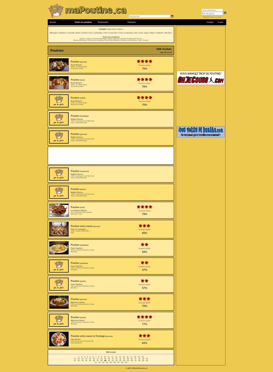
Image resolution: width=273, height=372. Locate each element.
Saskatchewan (125, 38)
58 (139, 360)
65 (111, 362)
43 (82, 360)
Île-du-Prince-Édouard (112, 40)
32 (117, 359)
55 (128, 360)
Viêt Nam (167, 33)
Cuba (121, 33)
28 (101, 359)
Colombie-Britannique (99, 38)
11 (108, 357)
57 (135, 360)
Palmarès (131, 22)
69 (126, 362)
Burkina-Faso (87, 33)
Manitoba (117, 38)
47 (98, 360)
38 (139, 359)
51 (113, 360)
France (119, 29)
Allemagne (54, 33)
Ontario (89, 38)
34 (124, 359)
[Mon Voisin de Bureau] (200, 137)
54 (124, 360)
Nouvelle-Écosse (136, 38)
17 (131, 357)
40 (147, 359)
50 (109, 360)
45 (90, 360)
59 (143, 360)
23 (82, 359)
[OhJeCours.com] (200, 84)
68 (122, 362)
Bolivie (78, 33)
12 (112, 357)
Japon (146, 33)
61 (96, 362)
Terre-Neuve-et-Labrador (96, 40)
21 (75, 359)
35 (128, 359)
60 (147, 360)
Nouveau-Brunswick (80, 40)
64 (107, 362)
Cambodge (98, 33)
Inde (135, 33)
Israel (140, 33)
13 (116, 357)
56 (132, 360)
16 (127, 357)
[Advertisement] (110, 156)
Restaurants (103, 22)
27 (98, 359)
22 (79, 359)
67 (118, 362)
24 (86, 359)
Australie (71, 33)
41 (75, 360)
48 (101, 360)
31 (113, 359)
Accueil (53, 22)
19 (139, 357)
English (220, 22)
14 (120, 357)
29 (105, 359)
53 (120, 360)
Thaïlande (159, 33)
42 (79, 360)
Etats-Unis (111, 29)
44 (86, 360)
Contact (210, 22)
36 (132, 359)
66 (115, 362)
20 (143, 357)
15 (124, 357)
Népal (152, 33)
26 (94, 359)
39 (143, 359)
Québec (82, 38)
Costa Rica (113, 33)
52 (117, 360)
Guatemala (128, 33)
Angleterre (63, 33)
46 (94, 360)
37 (135, 359)
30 (109, 359)
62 (99, 362)
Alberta (110, 38)
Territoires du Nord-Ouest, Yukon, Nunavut (134, 40)
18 (135, 357)
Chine (105, 33)
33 (120, 359)
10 (105, 357)
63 (103, 362)
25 (90, 359)
